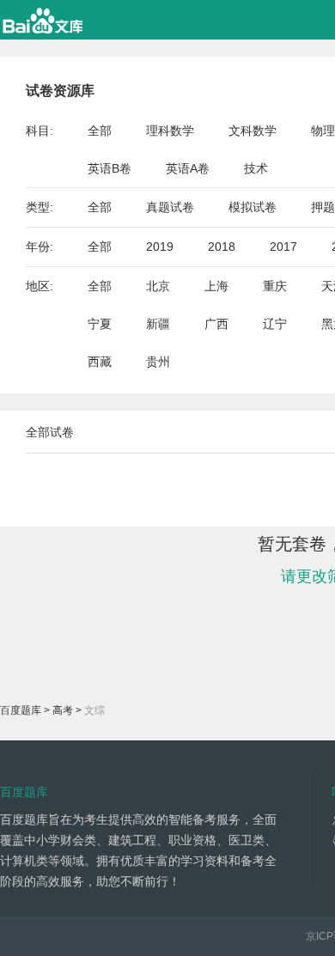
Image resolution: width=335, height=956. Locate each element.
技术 (256, 168)
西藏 (100, 361)
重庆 (275, 286)
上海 (216, 286)
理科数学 (170, 130)
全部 (100, 130)
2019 (160, 246)
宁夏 (100, 324)
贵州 (158, 361)
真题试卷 (170, 207)
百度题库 (20, 710)
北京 (158, 286)
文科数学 (252, 130)
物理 (323, 130)
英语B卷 (109, 168)
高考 (62, 710)
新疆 (158, 324)
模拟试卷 (252, 207)
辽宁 (275, 324)
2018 (221, 246)
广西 (216, 324)
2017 (283, 246)
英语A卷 (188, 168)
